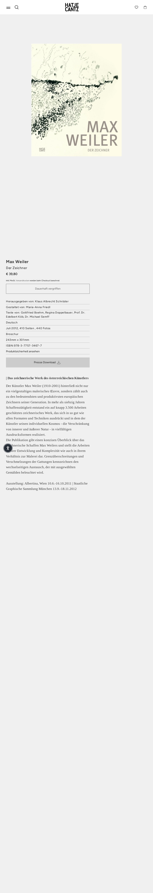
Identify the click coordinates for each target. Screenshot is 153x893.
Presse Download (45, 362)
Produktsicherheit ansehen (23, 351)
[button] (8, 448)
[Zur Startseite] (76, 7)
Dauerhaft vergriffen (48, 288)
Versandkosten (22, 280)
